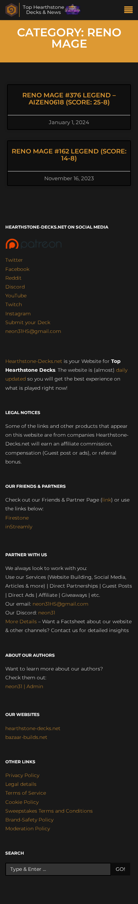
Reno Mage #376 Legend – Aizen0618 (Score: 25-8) (69, 98)
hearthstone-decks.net (33, 728)
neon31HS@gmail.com (33, 331)
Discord (15, 287)
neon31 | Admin (24, 686)
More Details (21, 621)
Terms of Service (25, 793)
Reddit (13, 278)
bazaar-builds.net (26, 737)
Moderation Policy (27, 828)
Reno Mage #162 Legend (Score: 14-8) (69, 154)
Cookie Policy (22, 802)
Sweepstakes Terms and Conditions (49, 811)
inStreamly (18, 526)
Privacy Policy (22, 775)
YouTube (16, 295)
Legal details (20, 784)
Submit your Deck (27, 322)
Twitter (14, 260)
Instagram (18, 313)
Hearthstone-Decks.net (33, 361)
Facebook (17, 269)
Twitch (13, 304)
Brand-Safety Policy (29, 820)
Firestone (17, 518)
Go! (120, 869)
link (106, 500)
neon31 (46, 612)
